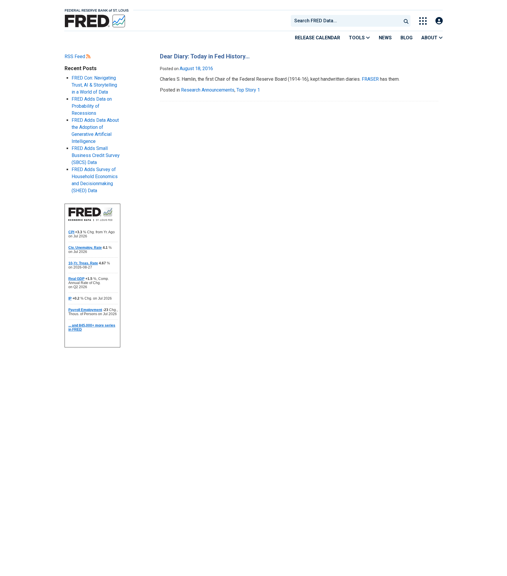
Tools (357, 37)
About (430, 37)
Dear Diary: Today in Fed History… (205, 56)
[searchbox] (347, 21)
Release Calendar (317, 37)
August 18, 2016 (196, 68)
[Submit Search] (406, 21)
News (385, 37)
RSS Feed (75, 56)
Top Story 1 (248, 90)
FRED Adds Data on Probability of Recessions (92, 106)
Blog (406, 37)
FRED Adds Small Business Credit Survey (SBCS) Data (96, 155)
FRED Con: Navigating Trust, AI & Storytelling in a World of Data (94, 85)
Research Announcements (207, 90)
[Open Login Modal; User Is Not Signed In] (439, 21)
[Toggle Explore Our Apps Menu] (423, 21)
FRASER (370, 79)
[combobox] (345, 21)
